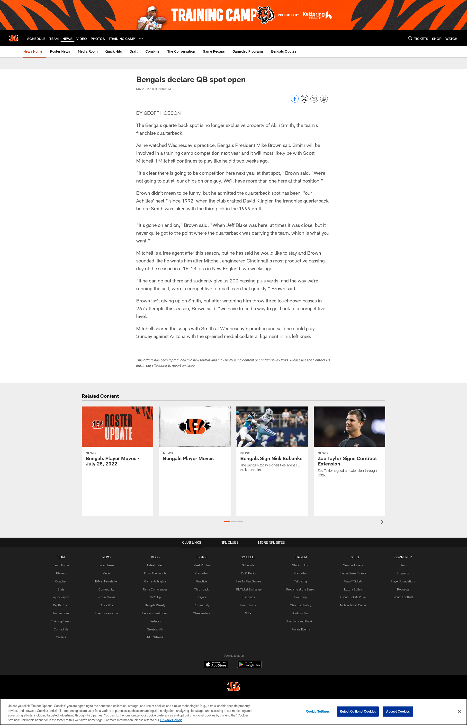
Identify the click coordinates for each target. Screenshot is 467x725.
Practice (201, 581)
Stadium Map (300, 613)
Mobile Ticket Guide (353, 605)
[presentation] (383, 522)
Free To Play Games (248, 581)
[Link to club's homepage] (13, 38)
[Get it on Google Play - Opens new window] (249, 667)
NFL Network (155, 637)
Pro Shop (300, 597)
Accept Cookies (398, 711)
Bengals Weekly (155, 605)
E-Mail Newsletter (106, 581)
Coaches (61, 581)
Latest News (106, 565)
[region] (233, 712)
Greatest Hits (155, 629)
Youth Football (403, 597)
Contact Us (61, 629)
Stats (61, 589)
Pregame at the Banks (300, 589)
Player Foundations (403, 581)
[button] (227, 521)
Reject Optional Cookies (358, 711)
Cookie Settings (318, 711)
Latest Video (155, 565)
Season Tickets (353, 565)
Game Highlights (155, 581)
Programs (403, 573)
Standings (248, 597)
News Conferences (155, 589)
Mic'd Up (155, 597)
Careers (61, 637)
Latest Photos (201, 565)
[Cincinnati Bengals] (233, 687)
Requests (403, 589)
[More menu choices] (141, 38)
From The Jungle (155, 573)
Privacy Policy (171, 720)
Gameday (201, 573)
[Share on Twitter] (304, 101)
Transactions (61, 613)
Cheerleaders (201, 613)
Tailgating (300, 581)
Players (61, 573)
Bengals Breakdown (155, 613)
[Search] (410, 38)
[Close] (459, 711)
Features (155, 621)
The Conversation (106, 613)
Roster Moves (106, 597)
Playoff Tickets (353, 581)
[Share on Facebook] (295, 101)
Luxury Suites (353, 589)
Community (106, 589)
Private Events (300, 629)
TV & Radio (248, 573)
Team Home (61, 565)
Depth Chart (61, 605)
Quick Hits (106, 605)
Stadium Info (300, 565)
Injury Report (61, 597)
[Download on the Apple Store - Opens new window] (216, 665)
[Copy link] (324, 99)
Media (106, 573)
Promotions (248, 605)
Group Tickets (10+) (353, 597)
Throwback (201, 589)
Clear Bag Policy (300, 605)
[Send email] (314, 101)
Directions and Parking (300, 621)
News (403, 565)
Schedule (248, 565)
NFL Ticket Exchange (248, 589)
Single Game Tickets (353, 573)
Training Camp (61, 621)
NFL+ (248, 613)
